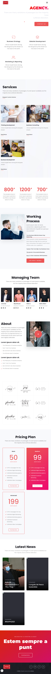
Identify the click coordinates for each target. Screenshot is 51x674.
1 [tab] (24, 21)
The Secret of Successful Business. (35, 252)
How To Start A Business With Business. (36, 255)
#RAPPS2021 (10, 622)
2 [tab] (26, 21)
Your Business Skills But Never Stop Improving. (35, 236)
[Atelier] (10, 2)
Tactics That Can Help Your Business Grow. (38, 249)
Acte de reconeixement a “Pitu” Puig (12, 584)
